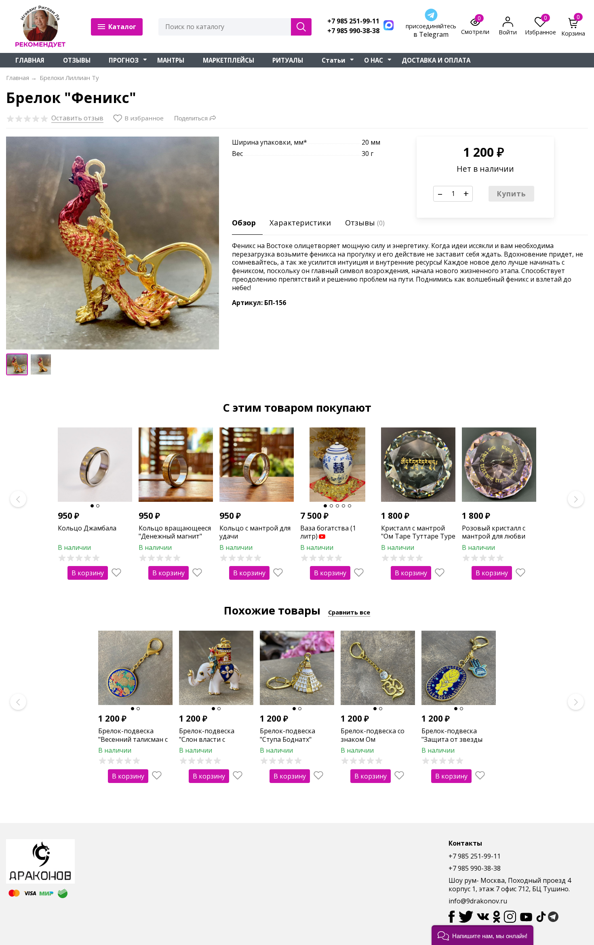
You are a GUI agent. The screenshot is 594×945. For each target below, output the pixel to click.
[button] (482, 935)
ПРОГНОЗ (124, 60)
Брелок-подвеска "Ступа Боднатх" (287, 735)
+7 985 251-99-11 (353, 21)
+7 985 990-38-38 (353, 31)
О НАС (373, 60)
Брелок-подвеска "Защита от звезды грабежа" (451, 739)
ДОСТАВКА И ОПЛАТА (436, 60)
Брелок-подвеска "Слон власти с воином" (206, 739)
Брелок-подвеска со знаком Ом (372, 735)
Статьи (333, 60)
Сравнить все (349, 612)
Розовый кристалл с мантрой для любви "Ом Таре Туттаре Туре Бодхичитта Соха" (499, 541)
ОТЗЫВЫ (77, 60)
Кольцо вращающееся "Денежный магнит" (175, 532)
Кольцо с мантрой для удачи (255, 532)
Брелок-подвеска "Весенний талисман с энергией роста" (133, 739)
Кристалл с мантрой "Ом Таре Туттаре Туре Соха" (418, 536)
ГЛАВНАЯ (29, 60)
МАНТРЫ (170, 60)
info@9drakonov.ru (478, 901)
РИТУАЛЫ (287, 60)
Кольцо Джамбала (87, 528)
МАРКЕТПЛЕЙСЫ (228, 60)
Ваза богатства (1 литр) (328, 532)
